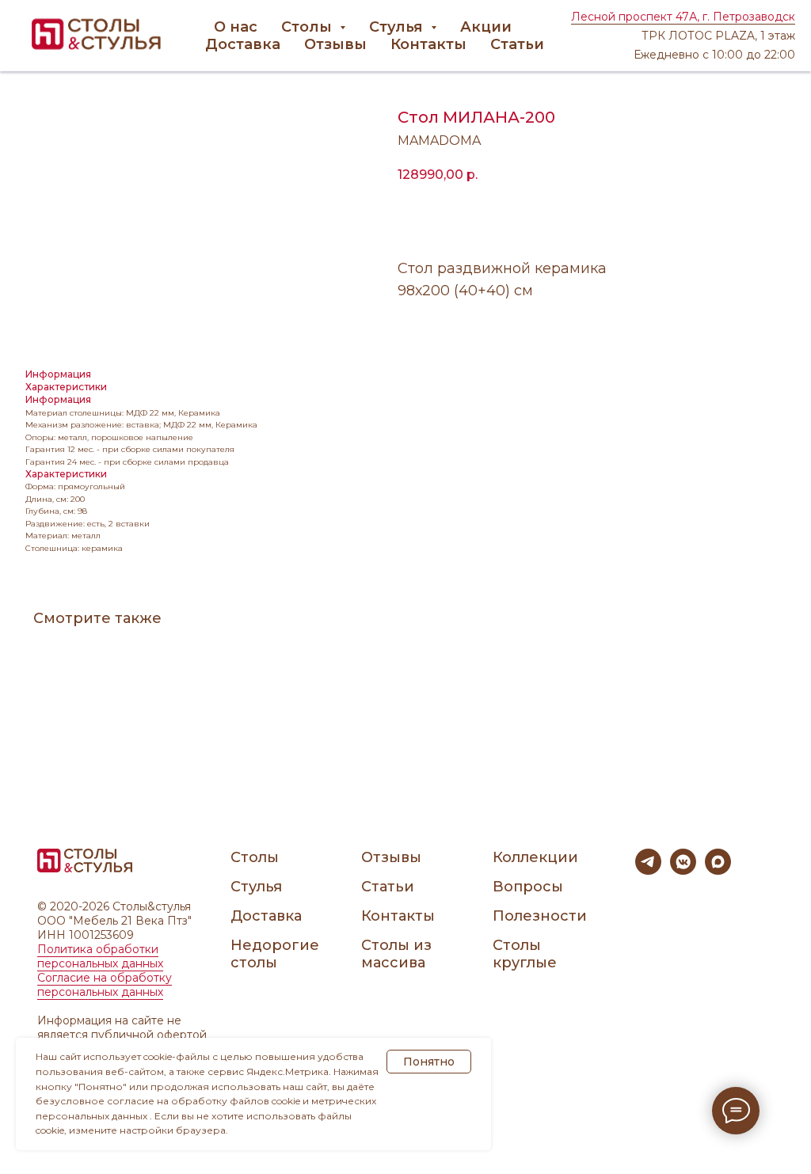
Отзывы (335, 44)
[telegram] (648, 870)
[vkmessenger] (683, 870)
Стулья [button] (398, 27)
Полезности (540, 916)
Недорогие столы (274, 954)
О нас (235, 27)
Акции (486, 27)
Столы (254, 857)
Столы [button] (308, 27)
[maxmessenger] (718, 870)
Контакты (428, 44)
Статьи (517, 44)
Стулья (256, 886)
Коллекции (535, 857)
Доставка (242, 44)
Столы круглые (525, 954)
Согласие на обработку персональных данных (104, 985)
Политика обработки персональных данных (100, 956)
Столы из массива (396, 954)
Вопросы (528, 886)
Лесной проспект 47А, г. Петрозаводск (683, 16)
